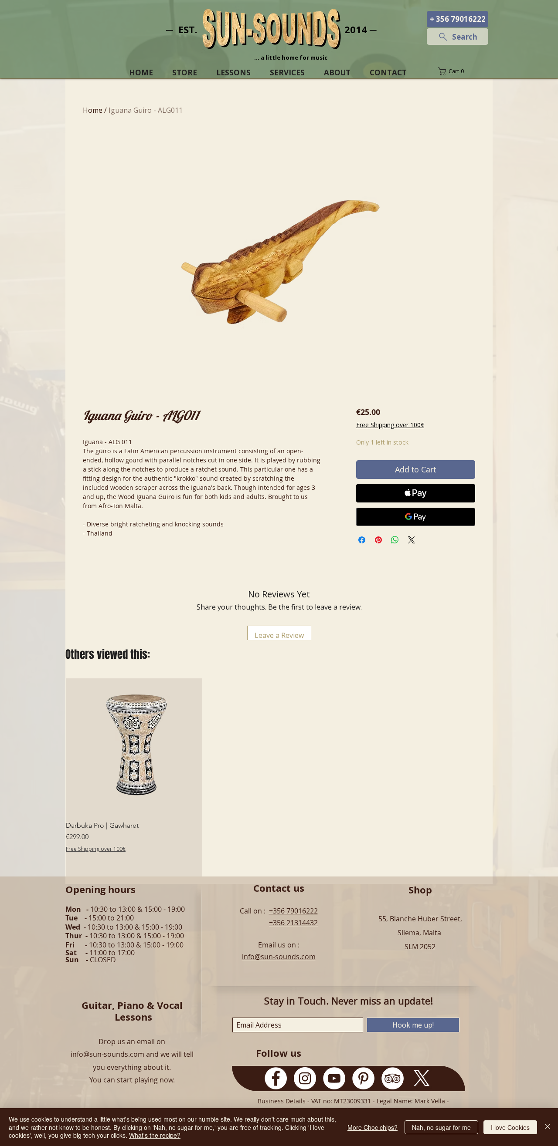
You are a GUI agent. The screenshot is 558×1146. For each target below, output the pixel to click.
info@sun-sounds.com (279, 956)
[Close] (547, 1127)
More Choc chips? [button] (372, 1127)
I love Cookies (510, 1127)
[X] (422, 1078)
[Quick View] (134, 746)
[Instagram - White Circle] (305, 1078)
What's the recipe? (154, 1135)
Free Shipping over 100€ (390, 425)
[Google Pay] (415, 517)
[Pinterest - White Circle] (363, 1078)
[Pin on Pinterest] (378, 540)
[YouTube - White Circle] (334, 1078)
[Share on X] (411, 540)
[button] (457, 71)
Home (92, 110)
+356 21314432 (293, 922)
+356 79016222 (293, 911)
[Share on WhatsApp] (395, 540)
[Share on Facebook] (362, 540)
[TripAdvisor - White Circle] (392, 1078)
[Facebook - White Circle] (276, 1078)
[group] (279, 777)
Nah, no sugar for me (441, 1127)
